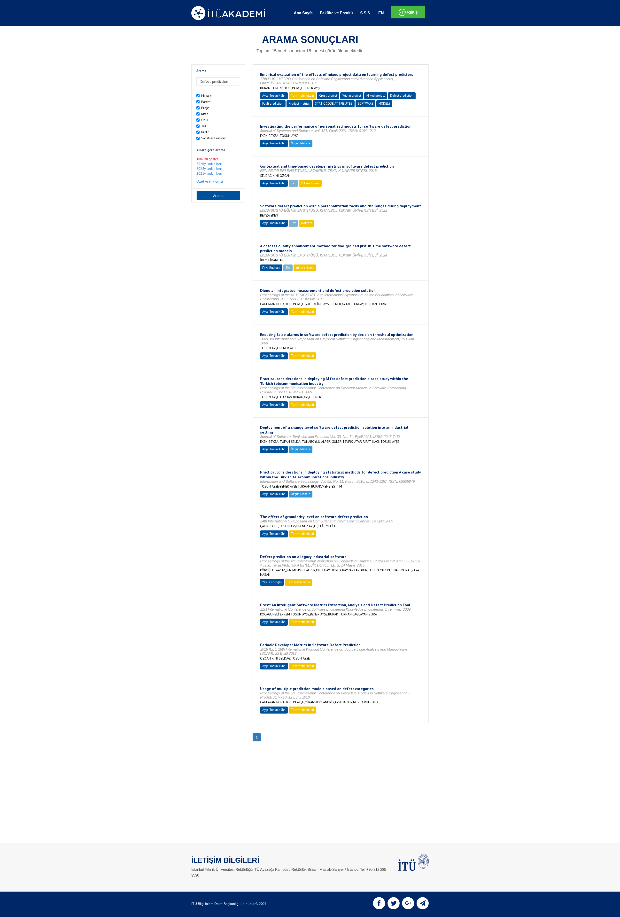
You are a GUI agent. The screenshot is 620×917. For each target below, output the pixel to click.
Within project (351, 95)
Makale (206, 95)
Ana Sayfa (303, 13)
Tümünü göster (207, 159)
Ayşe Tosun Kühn (274, 95)
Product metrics (299, 103)
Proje (205, 108)
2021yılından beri (209, 173)
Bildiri (205, 132)
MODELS (384, 103)
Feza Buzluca (271, 268)
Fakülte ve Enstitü (336, 13)
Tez (204, 126)
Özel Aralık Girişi (209, 181)
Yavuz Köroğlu (272, 582)
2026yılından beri (209, 164)
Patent (205, 102)
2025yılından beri (209, 168)
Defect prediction (401, 95)
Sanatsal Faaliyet (213, 138)
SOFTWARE (365, 103)
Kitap (205, 114)
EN (381, 13)
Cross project (328, 95)
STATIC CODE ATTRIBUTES (333, 103)
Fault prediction (272, 103)
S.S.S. (365, 13)
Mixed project (375, 95)
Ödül (204, 120)
